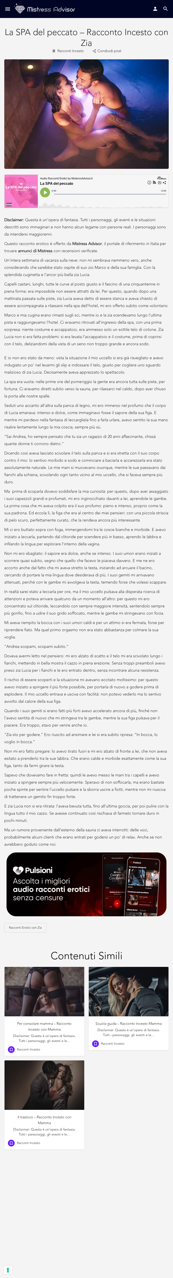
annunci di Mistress (35, 251)
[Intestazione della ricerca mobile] (165, 9)
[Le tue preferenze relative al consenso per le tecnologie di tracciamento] (8, 1270)
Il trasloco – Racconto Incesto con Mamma (44, 1120)
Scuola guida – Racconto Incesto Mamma (129, 1023)
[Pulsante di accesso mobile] (155, 9)
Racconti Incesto (70, 51)
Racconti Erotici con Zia (25, 927)
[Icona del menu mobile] (8, 8)
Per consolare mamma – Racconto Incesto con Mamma (44, 1026)
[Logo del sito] (45, 9)
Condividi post (109, 51)
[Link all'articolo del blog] (44, 991)
